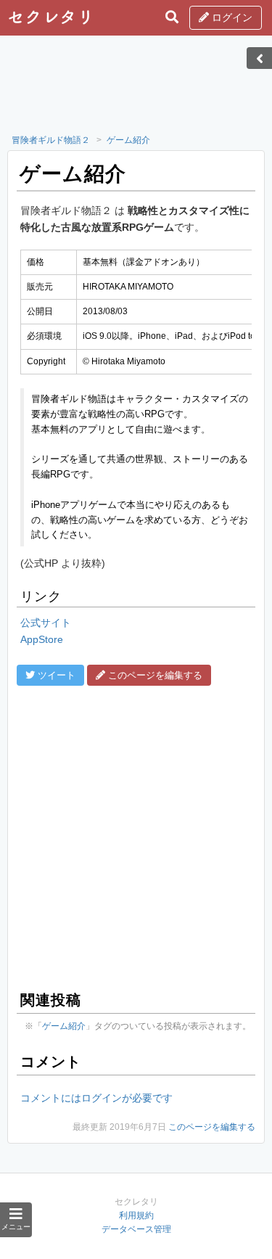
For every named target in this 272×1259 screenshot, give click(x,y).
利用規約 (136, 1215)
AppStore (41, 639)
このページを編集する (211, 1127)
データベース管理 (136, 1229)
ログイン (230, 17)
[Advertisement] (136, 89)
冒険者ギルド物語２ (51, 140)
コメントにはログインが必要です (96, 1098)
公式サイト (45, 622)
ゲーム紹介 (128, 140)
